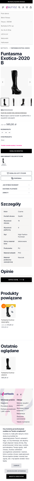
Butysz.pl (4, 48)
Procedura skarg (7, 406)
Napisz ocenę (13, 279)
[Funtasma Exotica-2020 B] (8, 364)
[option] (3, 160)
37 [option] (2, 132)
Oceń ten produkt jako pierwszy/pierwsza (14, 113)
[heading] (16, 204)
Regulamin (4, 403)
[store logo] (11, 7)
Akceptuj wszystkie (16, 476)
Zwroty (5, 192)
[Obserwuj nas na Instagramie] (17, 394)
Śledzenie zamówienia (21, 418)
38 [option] (6, 132)
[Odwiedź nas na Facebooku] (21, 394)
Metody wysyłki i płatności (23, 404)
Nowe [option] (2, 140)
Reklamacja (21, 413)
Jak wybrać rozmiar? (11, 185)
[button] (5, 102)
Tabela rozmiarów (23, 422)
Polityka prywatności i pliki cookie (8, 410)
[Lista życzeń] (27, 7)
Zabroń (16, 465)
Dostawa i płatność (10, 189)
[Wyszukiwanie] (19, 7)
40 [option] (9, 132)
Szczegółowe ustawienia (16, 471)
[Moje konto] (23, 7)
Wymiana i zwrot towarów (23, 409)
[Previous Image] (3, 82)
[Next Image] (30, 82)
